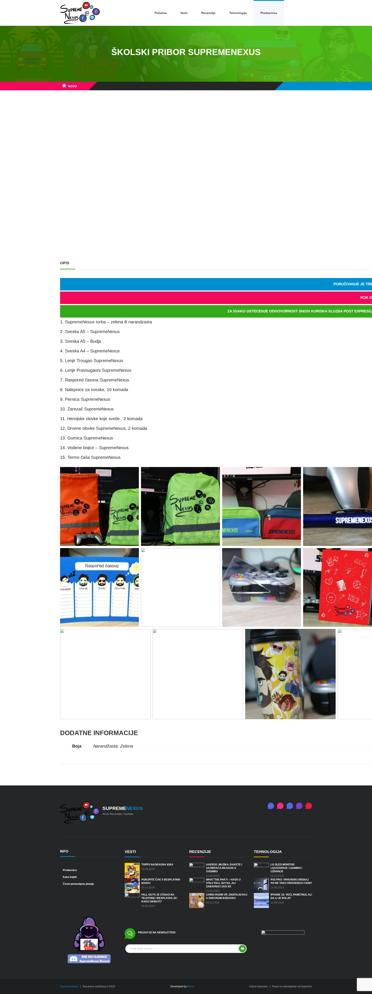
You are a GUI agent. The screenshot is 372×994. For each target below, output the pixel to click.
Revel (190, 986)
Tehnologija (238, 13)
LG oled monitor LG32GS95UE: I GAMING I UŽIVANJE (286, 868)
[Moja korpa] (306, 13)
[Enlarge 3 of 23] (295, 472)
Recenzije (208, 13)
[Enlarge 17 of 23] (145, 634)
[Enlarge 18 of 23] (237, 634)
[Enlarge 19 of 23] (330, 634)
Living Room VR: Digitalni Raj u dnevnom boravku (226, 896)
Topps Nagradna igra (157, 864)
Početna (161, 13)
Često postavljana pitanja (78, 883)
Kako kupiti (69, 877)
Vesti (184, 13)
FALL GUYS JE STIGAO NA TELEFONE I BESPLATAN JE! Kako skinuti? (159, 898)
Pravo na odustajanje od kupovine (292, 986)
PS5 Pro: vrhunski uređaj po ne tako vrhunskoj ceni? (291, 881)
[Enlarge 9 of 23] (133, 554)
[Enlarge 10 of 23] (214, 554)
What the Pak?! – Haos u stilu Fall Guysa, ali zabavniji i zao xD (223, 883)
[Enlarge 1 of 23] (133, 472)
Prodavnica (268, 13)
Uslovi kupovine (258, 986)
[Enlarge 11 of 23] (295, 554)
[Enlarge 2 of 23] (214, 472)
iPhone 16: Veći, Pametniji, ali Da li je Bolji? (291, 896)
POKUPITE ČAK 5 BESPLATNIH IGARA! (160, 881)
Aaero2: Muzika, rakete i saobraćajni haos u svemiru (224, 868)
